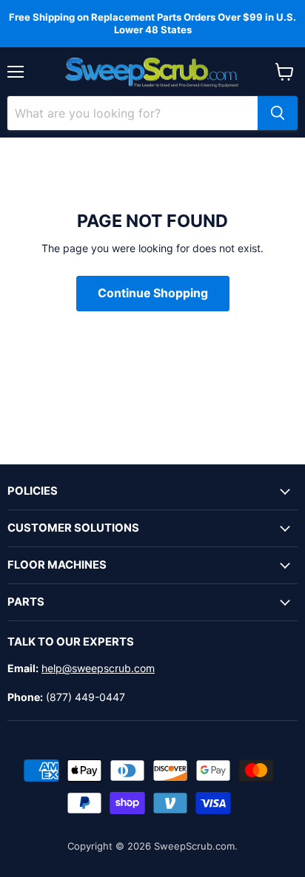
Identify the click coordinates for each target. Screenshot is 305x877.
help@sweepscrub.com (98, 668)
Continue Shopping (153, 293)
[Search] (278, 113)
